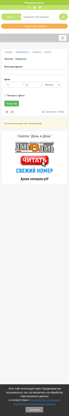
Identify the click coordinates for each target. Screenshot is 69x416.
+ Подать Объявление (34, 26)
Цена (7, 79)
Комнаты (37, 52)
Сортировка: (54, 111)
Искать (11, 103)
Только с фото (16, 95)
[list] (7, 112)
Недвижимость (23, 52)
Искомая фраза (13, 66)
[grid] (12, 112)
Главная (8, 52)
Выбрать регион (35, 2)
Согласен (34, 409)
